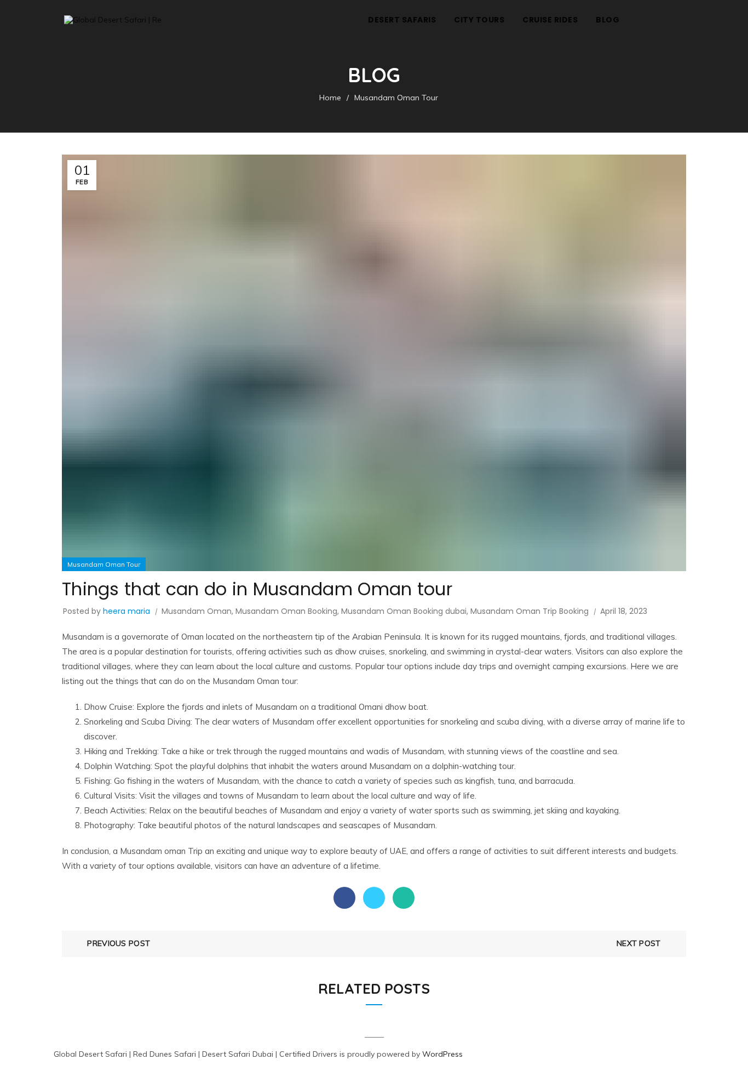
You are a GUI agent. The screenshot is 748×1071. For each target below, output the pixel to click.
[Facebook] (344, 898)
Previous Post (118, 943)
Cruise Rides (550, 19)
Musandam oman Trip (161, 851)
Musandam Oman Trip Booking (529, 611)
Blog (607, 19)
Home (330, 97)
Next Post (639, 943)
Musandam (83, 636)
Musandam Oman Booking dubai (404, 611)
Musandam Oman (197, 611)
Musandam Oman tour (254, 681)
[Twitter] (374, 898)
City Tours (479, 19)
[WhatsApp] (404, 898)
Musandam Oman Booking (286, 611)
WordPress (442, 1054)
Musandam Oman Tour (396, 97)
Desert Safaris (402, 19)
